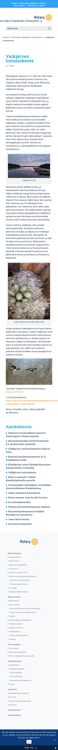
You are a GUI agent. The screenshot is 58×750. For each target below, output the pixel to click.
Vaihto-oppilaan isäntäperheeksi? (23, 612)
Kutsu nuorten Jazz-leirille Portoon (27, 497)
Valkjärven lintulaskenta (22, 472)
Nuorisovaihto (19, 5)
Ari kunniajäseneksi (19, 502)
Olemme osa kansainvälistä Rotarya (22, 576)
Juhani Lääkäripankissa (19, 635)
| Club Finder (31, 5)
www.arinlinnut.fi (14, 391)
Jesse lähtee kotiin (18, 519)
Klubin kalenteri (16, 673)
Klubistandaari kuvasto (19, 584)
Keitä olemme (14, 553)
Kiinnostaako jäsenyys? (17, 652)
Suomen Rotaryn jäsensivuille (20, 701)
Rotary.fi (15, 3)
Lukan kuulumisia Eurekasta (24, 492)
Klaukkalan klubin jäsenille (19, 693)
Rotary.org (24, 3)
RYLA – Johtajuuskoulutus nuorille (21, 656)
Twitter (42, 3)
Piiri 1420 (12, 697)
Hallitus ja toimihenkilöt (18, 565)
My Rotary (12, 705)
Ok (29, 742)
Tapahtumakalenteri (16, 669)
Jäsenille (12, 689)
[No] (54, 739)
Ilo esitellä (13, 588)
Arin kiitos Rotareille (20, 523)
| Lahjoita (41, 5)
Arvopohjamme (15, 557)
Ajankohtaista (14, 661)
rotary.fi (6, 37)
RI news (12, 684)
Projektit (12, 616)
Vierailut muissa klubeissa (20, 580)
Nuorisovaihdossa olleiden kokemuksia (25, 608)
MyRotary (33, 3)
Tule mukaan (14, 644)
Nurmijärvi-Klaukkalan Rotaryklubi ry (27, 37)
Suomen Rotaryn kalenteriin (20, 680)
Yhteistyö (12, 639)
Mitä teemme (14, 597)
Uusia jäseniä (14, 715)
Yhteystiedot (14, 710)
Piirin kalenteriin (16, 676)
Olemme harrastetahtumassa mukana (29, 506)
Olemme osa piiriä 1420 (18, 572)
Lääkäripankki (14, 631)
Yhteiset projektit (15, 624)
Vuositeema (13, 569)
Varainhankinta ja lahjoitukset (20, 620)
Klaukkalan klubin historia (18, 592)
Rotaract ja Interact (16, 628)
